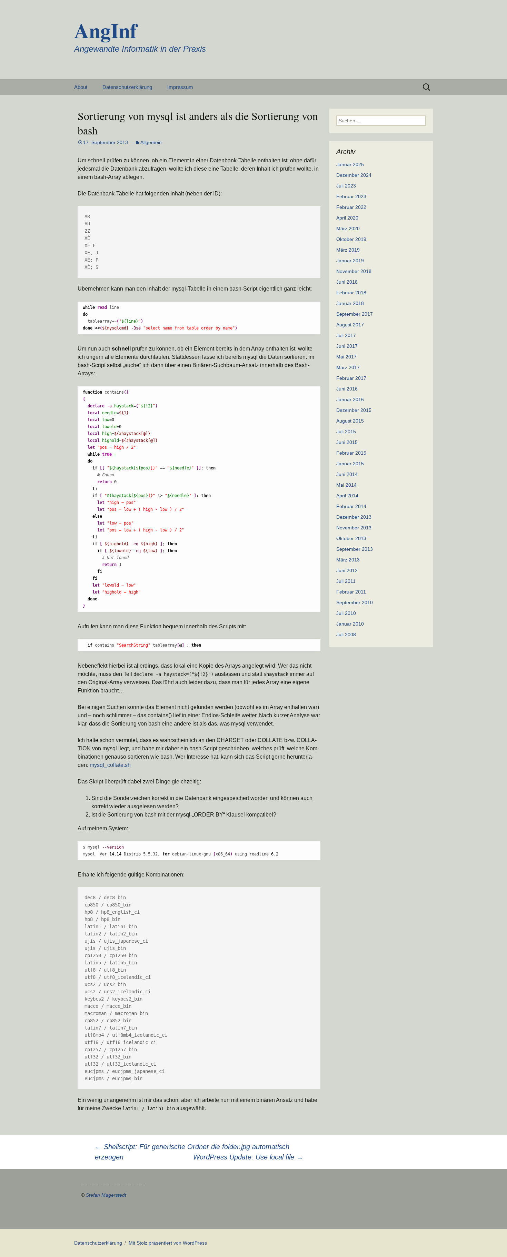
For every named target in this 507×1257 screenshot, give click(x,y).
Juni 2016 (347, 389)
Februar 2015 (351, 453)
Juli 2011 (346, 581)
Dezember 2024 (353, 175)
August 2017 (350, 324)
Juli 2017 (346, 335)
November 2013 (353, 527)
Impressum (180, 87)
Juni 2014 (347, 474)
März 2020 (348, 228)
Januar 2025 (350, 164)
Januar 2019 (350, 260)
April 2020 (347, 218)
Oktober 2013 (351, 538)
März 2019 (348, 250)
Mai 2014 (346, 485)
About (80, 87)
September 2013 (354, 549)
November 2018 (353, 271)
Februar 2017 (351, 378)
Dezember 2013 (353, 517)
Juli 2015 (346, 431)
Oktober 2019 (351, 239)
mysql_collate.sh (110, 765)
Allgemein (151, 142)
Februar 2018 (351, 292)
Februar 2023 (351, 196)
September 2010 (354, 602)
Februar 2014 (351, 506)
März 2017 (348, 367)
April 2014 (347, 495)
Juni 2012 (347, 570)
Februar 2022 (351, 207)
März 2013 (348, 559)
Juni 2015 (347, 442)
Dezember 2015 (353, 410)
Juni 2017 (347, 346)
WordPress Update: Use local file (248, 1157)
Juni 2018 (347, 282)
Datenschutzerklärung (127, 87)
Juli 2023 (346, 186)
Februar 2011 (351, 592)
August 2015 (350, 421)
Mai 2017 (346, 356)
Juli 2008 (346, 634)
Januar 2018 (350, 303)
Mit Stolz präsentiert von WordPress (168, 1243)
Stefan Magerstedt (106, 1195)
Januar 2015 (350, 463)
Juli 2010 (346, 613)
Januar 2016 (350, 399)
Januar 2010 (350, 624)
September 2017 (354, 314)
